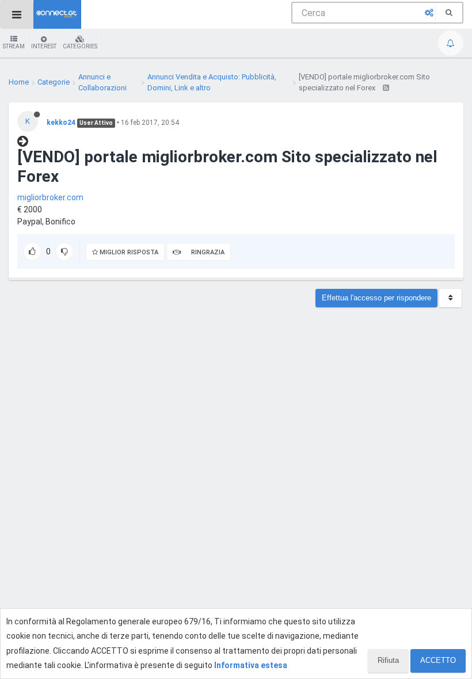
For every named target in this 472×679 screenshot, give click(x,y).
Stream (14, 46)
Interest (43, 46)
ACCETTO (438, 660)
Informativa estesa (250, 665)
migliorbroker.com (50, 197)
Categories (80, 46)
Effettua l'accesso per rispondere (376, 297)
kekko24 (61, 123)
